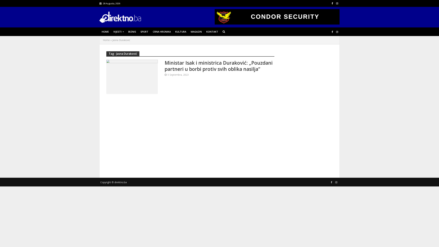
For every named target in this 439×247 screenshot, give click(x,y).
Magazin (196, 31)
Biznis (132, 31)
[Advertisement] (307, 110)
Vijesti (117, 31)
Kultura (180, 31)
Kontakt (212, 31)
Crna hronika (162, 31)
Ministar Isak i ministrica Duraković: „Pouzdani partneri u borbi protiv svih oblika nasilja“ (219, 66)
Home (105, 31)
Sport (144, 31)
